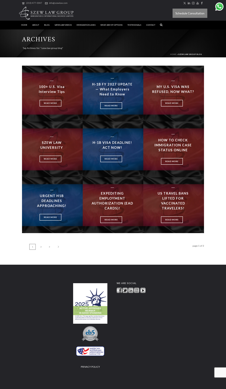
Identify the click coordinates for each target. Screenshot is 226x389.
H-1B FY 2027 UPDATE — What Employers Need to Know (112, 89)
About (35, 25)
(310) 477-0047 (34, 3)
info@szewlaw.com (58, 3)
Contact (150, 25)
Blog (47, 25)
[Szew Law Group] (46, 13)
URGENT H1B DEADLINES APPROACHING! (51, 201)
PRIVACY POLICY (90, 366)
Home (24, 25)
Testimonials (134, 25)
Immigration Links (86, 25)
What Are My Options (111, 25)
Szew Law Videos (63, 25)
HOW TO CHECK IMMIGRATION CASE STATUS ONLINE (173, 145)
